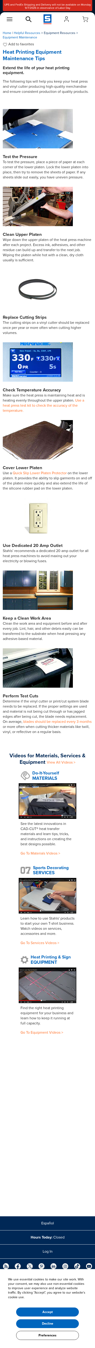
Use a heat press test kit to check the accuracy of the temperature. (43, 405)
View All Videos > (61, 762)
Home (7, 33)
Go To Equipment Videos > (42, 1032)
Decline (47, 1324)
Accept (47, 1312)
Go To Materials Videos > (40, 853)
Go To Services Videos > (40, 943)
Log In (48, 1251)
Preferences (47, 1335)
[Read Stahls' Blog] (6, 1267)
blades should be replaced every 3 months (57, 721)
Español (47, 1223)
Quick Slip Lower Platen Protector (40, 473)
